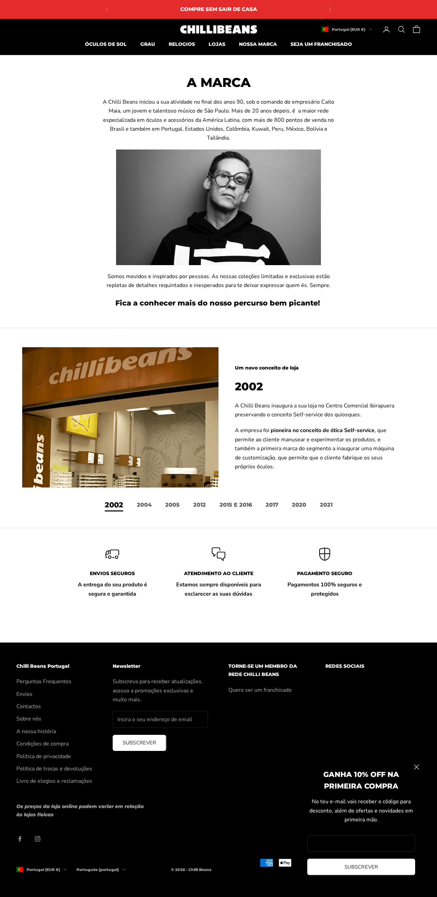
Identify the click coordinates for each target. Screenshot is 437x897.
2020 (299, 505)
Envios (24, 694)
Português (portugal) (97, 869)
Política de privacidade (43, 756)
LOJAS (217, 44)
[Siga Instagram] (37, 838)
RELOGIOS (182, 44)
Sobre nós (28, 719)
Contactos (28, 706)
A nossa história (36, 731)
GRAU (147, 44)
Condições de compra (42, 744)
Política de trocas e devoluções (54, 768)
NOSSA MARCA (258, 44)
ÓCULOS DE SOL (106, 44)
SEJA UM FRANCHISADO (321, 44)
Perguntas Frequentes (43, 681)
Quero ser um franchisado (260, 690)
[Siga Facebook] (19, 838)
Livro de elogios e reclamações (54, 781)
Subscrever (361, 866)
